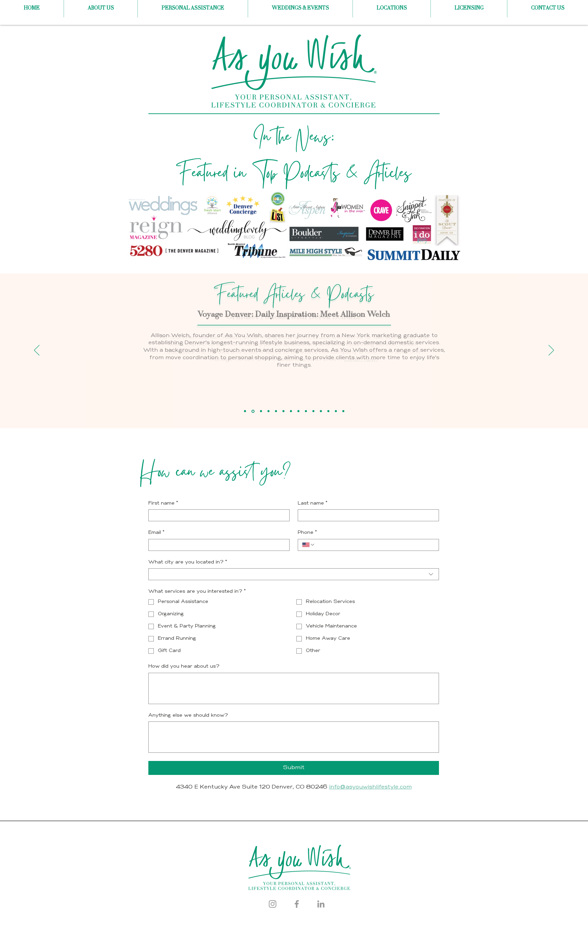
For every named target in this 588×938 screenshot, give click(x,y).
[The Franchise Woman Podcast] (336, 411)
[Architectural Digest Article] (343, 411)
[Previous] (36, 350)
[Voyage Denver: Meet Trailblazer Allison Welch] (276, 411)
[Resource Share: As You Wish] (283, 411)
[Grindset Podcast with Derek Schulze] (245, 411)
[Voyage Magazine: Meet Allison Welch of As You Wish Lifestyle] (313, 411)
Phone (307, 532)
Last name (313, 503)
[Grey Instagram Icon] (272, 904)
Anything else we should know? (188, 715)
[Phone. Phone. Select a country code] (308, 544)
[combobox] (293, 574)
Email (156, 532)
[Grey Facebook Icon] (297, 904)
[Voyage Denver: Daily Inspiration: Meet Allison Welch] (253, 411)
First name (163, 503)
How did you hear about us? (183, 666)
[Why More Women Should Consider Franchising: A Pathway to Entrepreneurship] (321, 411)
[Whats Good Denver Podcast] (328, 411)
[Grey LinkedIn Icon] (321, 904)
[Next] (551, 350)
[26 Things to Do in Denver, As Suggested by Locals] (306, 411)
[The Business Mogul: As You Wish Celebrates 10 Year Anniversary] (268, 411)
